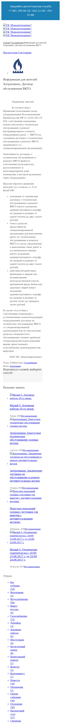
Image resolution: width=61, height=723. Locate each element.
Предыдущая (10, 52)
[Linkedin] (15, 378)
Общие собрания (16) (15, 697)
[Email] (18, 378)
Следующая (24, 52)
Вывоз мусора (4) (14, 609)
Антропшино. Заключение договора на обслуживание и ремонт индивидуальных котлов (26, 475)
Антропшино (15, 366)
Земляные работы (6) (15, 633)
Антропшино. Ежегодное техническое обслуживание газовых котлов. (25, 438)
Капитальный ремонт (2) (17, 660)
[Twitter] (9, 378)
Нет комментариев (29, 416)
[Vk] (4, 378)
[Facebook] (7, 378)
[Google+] (12, 378)
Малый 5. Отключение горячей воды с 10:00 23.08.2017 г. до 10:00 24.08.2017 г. (23, 554)
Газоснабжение (30, 363)
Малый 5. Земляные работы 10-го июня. (22, 407)
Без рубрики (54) (15, 585)
